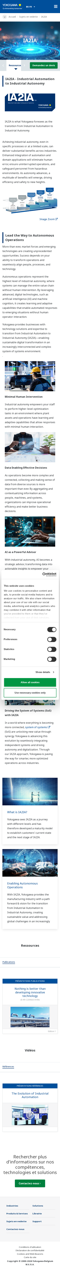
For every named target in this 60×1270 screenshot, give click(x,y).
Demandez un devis (43, 65)
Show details (43, 672)
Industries (12, 1205)
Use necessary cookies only (30, 692)
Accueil (12, 16)
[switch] (51, 639)
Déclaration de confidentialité (30, 1250)
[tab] (8, 962)
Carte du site (30, 1257)
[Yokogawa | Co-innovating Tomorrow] (12, 6)
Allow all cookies (30, 682)
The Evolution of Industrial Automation (30, 1095)
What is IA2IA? (17, 812)
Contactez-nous (29, 1183)
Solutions (37, 1205)
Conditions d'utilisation (30, 1247)
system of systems (36, 727)
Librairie (37, 1213)
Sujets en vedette (28, 16)
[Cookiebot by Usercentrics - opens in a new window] (42, 574)
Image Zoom (47, 219)
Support (37, 1221)
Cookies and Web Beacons (30, 1253)
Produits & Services (17, 1213)
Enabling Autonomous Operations (22, 885)
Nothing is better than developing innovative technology (30, 992)
